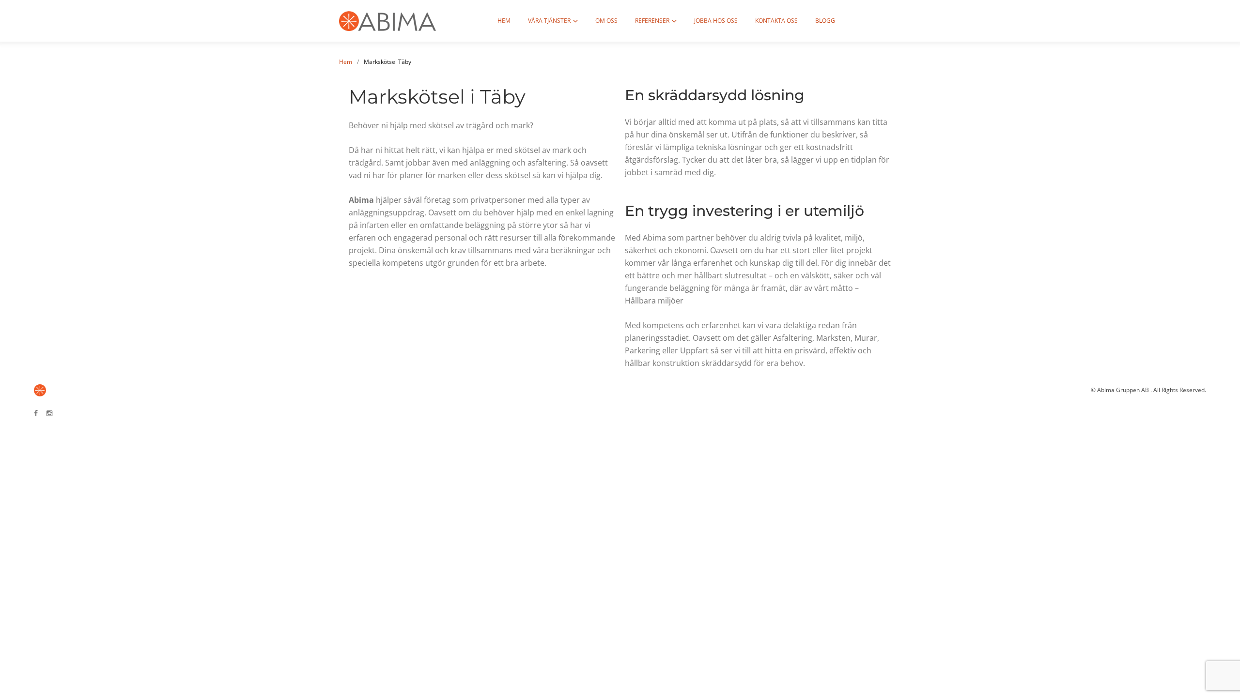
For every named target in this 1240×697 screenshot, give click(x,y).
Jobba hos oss (716, 20)
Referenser (652, 20)
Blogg (825, 20)
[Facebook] (36, 414)
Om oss (606, 20)
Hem (504, 20)
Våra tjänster (549, 20)
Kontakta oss (776, 20)
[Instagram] (49, 414)
